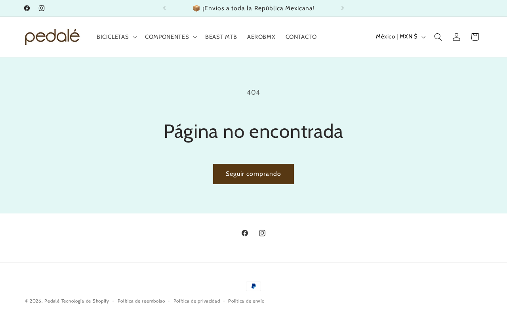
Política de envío (246, 301)
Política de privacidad (196, 301)
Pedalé (51, 301)
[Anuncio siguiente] (342, 8)
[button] (115, 37)
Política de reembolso (141, 301)
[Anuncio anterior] (164, 8)
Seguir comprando (254, 173)
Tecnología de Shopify (85, 301)
